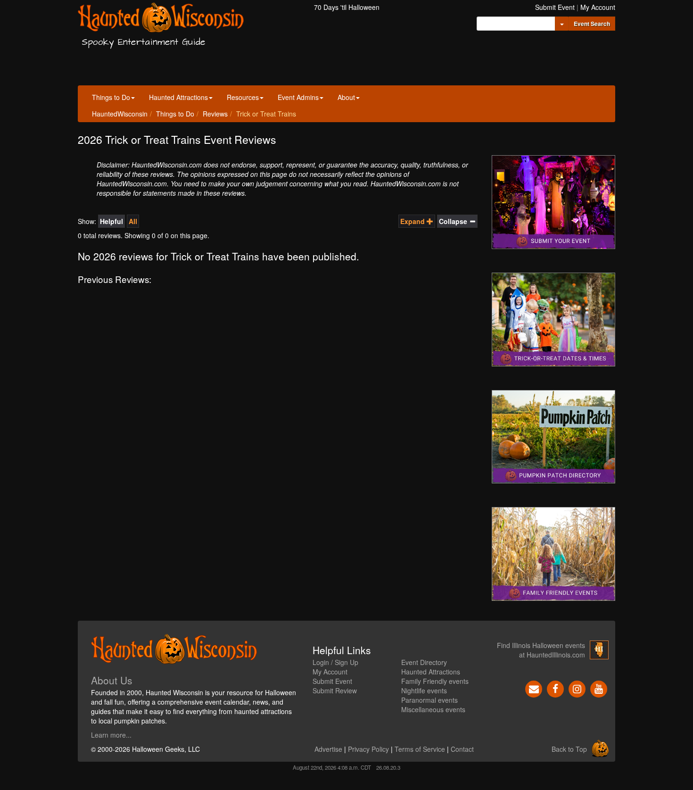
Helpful (111, 221)
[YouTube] (599, 688)
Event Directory (424, 662)
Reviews (215, 113)
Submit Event (555, 7)
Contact (462, 749)
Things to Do (111, 97)
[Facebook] (555, 688)
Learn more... (111, 735)
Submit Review (335, 690)
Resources (243, 97)
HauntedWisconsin (120, 113)
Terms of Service (420, 749)
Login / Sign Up (335, 662)
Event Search (592, 23)
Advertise (328, 749)
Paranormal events (429, 700)
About (346, 97)
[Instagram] (577, 688)
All (133, 221)
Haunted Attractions (178, 97)
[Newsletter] (534, 688)
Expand (413, 221)
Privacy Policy (368, 749)
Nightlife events (424, 690)
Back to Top (569, 749)
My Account (597, 7)
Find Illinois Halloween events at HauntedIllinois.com (541, 649)
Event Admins (298, 97)
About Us (111, 680)
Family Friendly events (435, 681)
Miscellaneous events (433, 709)
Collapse (454, 221)
